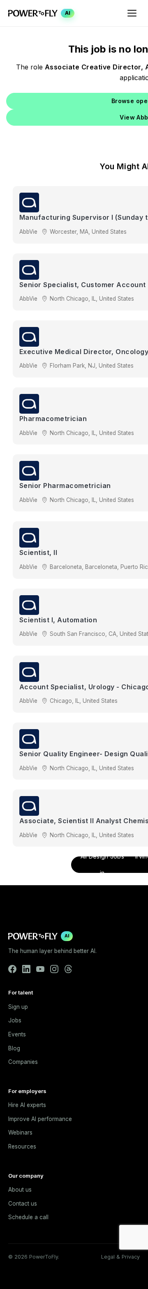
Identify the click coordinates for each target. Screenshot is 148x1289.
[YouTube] (40, 969)
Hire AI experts (27, 1105)
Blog (14, 1048)
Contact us (22, 1203)
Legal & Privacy (120, 1257)
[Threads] (68, 969)
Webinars (20, 1132)
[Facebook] (12, 969)
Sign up (18, 1007)
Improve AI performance (40, 1119)
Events (17, 1034)
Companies (23, 1062)
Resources (22, 1146)
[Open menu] (132, 13)
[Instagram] (54, 969)
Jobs (14, 1020)
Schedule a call (28, 1217)
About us (20, 1189)
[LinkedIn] (26, 969)
